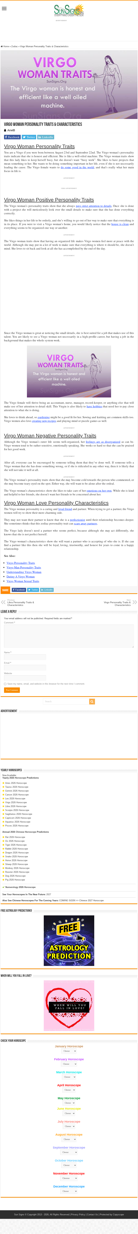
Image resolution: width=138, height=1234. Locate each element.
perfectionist (77, 520)
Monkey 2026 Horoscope (17, 868)
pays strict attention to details (94, 206)
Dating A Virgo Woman (21, 576)
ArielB (11, 130)
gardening (44, 417)
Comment (9, 622)
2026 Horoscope (17, 778)
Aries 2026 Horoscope (16, 783)
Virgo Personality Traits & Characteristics (117, 602)
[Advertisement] (69, 736)
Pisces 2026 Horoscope (16, 825)
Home (6, 46)
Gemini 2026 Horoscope (17, 791)
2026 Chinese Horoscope (23, 832)
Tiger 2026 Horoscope (16, 845)
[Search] (92, 701)
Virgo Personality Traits (21, 563)
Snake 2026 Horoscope (16, 856)
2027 (48, 894)
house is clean (120, 224)
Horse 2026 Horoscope (16, 860)
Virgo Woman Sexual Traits (23, 581)
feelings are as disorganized (103, 442)
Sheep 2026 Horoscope (16, 864)
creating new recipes (44, 421)
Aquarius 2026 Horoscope (17, 822)
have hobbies (94, 406)
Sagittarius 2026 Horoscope (18, 814)
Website (8, 673)
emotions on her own (99, 490)
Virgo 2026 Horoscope (16, 802)
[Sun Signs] (69, 10)
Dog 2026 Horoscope (15, 876)
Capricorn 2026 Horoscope (18, 818)
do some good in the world (77, 167)
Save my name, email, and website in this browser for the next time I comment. (46, 684)
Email (7, 663)
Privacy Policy (78, 1214)
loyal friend (65, 509)
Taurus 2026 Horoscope (16, 787)
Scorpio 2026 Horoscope (17, 810)
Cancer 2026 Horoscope (17, 794)
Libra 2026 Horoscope (15, 806)
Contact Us (92, 1214)
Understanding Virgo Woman (24, 572)
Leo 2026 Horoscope (15, 798)
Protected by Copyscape (112, 1214)
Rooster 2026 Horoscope (17, 872)
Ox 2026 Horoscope (15, 841)
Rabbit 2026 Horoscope (16, 848)
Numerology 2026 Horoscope (20, 887)
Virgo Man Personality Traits (24, 567)
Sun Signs (19, 1214)
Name (7, 652)
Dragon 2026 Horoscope (17, 852)
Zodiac (14, 46)
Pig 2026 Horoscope (15, 879)
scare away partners (85, 523)
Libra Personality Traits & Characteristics (20, 602)
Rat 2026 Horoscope (15, 837)
